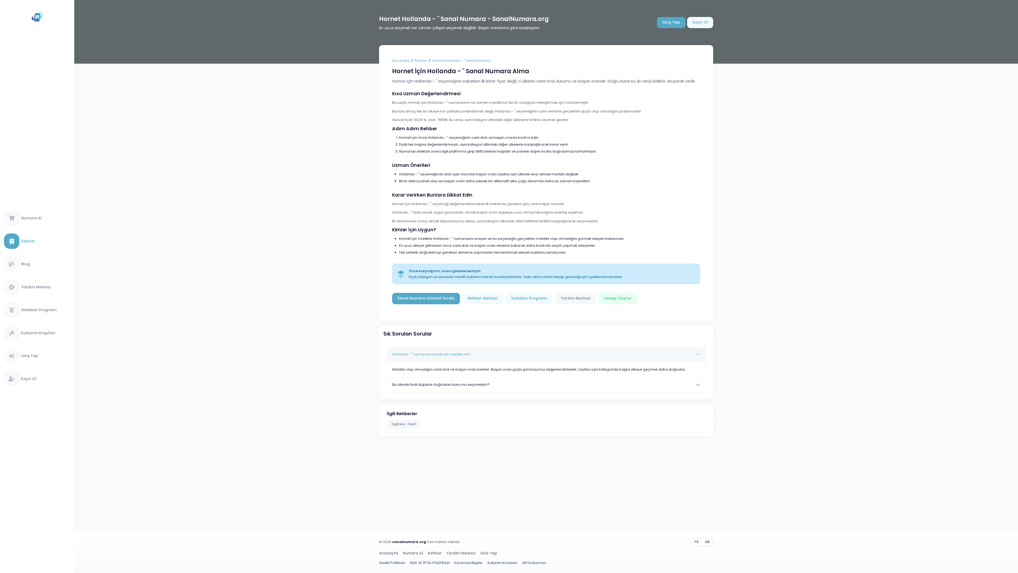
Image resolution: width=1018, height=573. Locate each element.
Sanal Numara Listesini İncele (425, 298)
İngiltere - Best (404, 424)
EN (707, 542)
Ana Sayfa (401, 60)
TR (696, 542)
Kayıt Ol (700, 22)
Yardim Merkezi (460, 553)
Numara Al (413, 553)
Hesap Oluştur (618, 298)
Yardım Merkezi (576, 298)
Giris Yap (488, 553)
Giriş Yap (671, 22)
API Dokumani (534, 562)
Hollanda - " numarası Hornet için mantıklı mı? (431, 354)
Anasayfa (388, 553)
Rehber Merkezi (483, 298)
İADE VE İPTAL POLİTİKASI (430, 562)
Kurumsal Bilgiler (468, 562)
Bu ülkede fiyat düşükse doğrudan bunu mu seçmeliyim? (441, 384)
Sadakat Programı (529, 298)
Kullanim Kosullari (502, 562)
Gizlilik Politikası (392, 562)
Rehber (421, 60)
